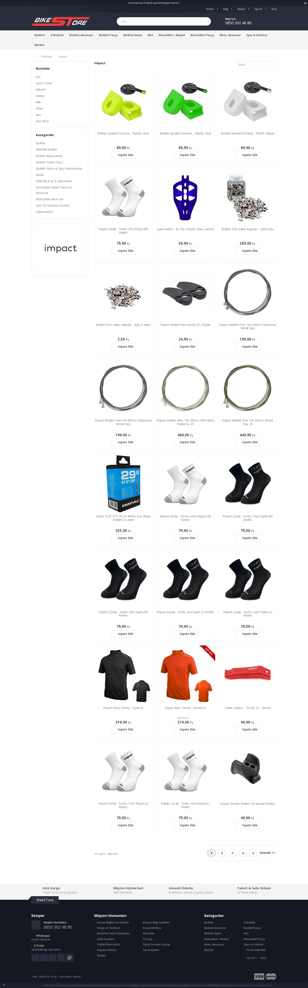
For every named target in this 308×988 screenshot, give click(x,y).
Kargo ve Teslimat (108, 928)
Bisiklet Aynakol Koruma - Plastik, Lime (123, 133)
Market (40, 45)
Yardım (210, 8)
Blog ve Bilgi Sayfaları (156, 922)
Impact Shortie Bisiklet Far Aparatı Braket (247, 804)
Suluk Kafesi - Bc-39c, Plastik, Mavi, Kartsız (185, 229)
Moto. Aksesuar (230, 35)
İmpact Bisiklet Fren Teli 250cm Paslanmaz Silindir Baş (247, 326)
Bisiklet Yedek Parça (49, 162)
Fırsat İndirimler (256, 950)
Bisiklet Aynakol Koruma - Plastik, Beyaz (247, 133)
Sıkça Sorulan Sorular (156, 944)
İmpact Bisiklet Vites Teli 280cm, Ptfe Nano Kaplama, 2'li (185, 422)
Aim (38, 115)
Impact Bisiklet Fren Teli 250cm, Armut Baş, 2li (247, 422)
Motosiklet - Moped (172, 35)
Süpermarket (44, 212)
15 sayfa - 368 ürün (106, 854)
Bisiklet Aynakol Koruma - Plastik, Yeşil (185, 133)
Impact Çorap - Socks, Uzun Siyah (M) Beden (248, 518)
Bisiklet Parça (108, 35)
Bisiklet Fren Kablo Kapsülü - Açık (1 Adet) (123, 325)
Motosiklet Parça (202, 35)
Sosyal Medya (151, 928)
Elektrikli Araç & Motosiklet (54, 181)
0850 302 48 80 (238, 22)
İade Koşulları (105, 939)
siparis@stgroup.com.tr (46, 949)
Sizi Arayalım (150, 950)
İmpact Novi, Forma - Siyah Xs (123, 708)
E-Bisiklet (57, 35)
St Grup (147, 939)
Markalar (46, 56)
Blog (225, 8)
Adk (38, 102)
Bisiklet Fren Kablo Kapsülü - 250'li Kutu (247, 229)
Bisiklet (40, 35)
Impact (63, 56)
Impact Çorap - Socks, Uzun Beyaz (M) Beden (185, 518)
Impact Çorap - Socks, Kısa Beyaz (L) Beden (185, 805)
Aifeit (39, 108)
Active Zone (44, 83)
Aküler (40, 175)
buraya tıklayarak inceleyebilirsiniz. (252, 985)
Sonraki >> (268, 853)
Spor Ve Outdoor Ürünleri (53, 205)
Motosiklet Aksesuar (49, 199)
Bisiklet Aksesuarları (49, 156)
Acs (38, 77)
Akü (150, 35)
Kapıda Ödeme (106, 950)
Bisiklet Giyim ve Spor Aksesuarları (59, 168)
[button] (271, 21)
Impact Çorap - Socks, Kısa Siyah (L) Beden (185, 612)
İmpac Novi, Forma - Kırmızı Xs (185, 708)
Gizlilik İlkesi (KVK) (108, 944)
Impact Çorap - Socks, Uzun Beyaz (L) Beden (123, 805)
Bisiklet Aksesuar (81, 35)
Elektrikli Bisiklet (46, 149)
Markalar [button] (43, 68)
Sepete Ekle (125, 155)
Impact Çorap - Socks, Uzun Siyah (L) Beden (247, 614)
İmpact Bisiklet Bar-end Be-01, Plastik (185, 325)
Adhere (40, 89)
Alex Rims (42, 121)
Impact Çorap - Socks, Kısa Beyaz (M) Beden (123, 230)
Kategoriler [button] (45, 135)
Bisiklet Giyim (132, 35)
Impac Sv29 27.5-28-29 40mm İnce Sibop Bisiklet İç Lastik (123, 518)
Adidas (40, 96)
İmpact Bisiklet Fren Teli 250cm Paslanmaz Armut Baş (123, 422)
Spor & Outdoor (256, 35)
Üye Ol (258, 8)
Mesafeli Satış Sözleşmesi (113, 933)
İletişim (241, 8)
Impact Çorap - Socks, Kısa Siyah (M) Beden (123, 614)
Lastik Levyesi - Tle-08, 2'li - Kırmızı (248, 708)
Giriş (274, 8)
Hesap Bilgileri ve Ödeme (112, 922)
